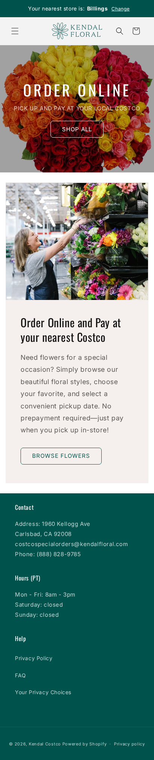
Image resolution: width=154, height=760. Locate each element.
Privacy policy (129, 744)
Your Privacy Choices (43, 692)
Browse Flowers (61, 455)
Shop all (77, 128)
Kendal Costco (45, 744)
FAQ (20, 675)
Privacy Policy (33, 658)
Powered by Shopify (84, 744)
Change (120, 9)
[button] (15, 31)
